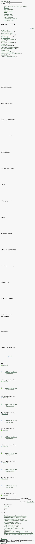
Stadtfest (3, 44)
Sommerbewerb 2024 (6, 36)
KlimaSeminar (4, 55)
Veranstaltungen (8, 9)
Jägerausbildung (8, 17)
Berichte (6, 8)
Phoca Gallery (30, 502)
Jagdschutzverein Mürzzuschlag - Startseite (15, 6)
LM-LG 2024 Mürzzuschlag (8, 47)
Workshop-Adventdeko (7, 33)
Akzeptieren (3, 543)
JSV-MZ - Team (8, 15)
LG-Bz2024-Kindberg (7, 51)
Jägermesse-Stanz (5, 38)
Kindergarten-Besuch (6, 31)
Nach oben (4, 539)
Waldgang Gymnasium (7, 42)
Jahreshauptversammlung (7, 48)
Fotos (5, 12)
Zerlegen (3, 41)
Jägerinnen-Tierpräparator (7, 35)
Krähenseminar (5, 50)
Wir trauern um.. (8, 11)
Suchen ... (3, 3)
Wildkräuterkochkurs (6, 45)
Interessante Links (9, 20)
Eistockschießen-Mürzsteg (8, 56)
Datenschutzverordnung (10, 18)
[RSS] (32, 28)
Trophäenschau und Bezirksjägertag (10, 53)
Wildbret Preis (8, 14)
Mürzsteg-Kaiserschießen (7, 39)
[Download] (4, 365)
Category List (4, 30)
